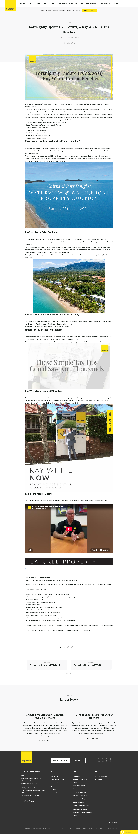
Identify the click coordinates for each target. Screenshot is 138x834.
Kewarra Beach (45, 577)
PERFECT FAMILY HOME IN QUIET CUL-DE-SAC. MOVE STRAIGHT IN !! (51, 581)
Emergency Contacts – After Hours (82, 813)
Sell (96, 772)
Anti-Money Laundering (110, 828)
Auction (53, 789)
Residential (54, 776)
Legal (70, 828)
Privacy (64, 828)
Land (52, 786)
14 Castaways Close (32, 577)
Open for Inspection (88, 3)
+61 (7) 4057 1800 (28, 788)
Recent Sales (99, 779)
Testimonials (105, 3)
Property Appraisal (101, 776)
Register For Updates (80, 795)
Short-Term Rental (79, 785)
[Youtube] (110, 760)
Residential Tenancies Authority (80, 780)
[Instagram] (102, 760)
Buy (52, 772)
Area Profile (55, 783)
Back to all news (69, 674)
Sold (53, 3)
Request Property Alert (58, 793)
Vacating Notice (78, 802)
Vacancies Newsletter (80, 809)
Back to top (114, 822)
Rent (75, 772)
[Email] (73, 43)
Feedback (77, 828)
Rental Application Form (81, 805)
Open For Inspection (57, 779)
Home (22, 3)
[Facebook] (66, 43)
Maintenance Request (80, 799)
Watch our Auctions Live (68, 3)
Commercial (77, 789)
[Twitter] (70, 43)
